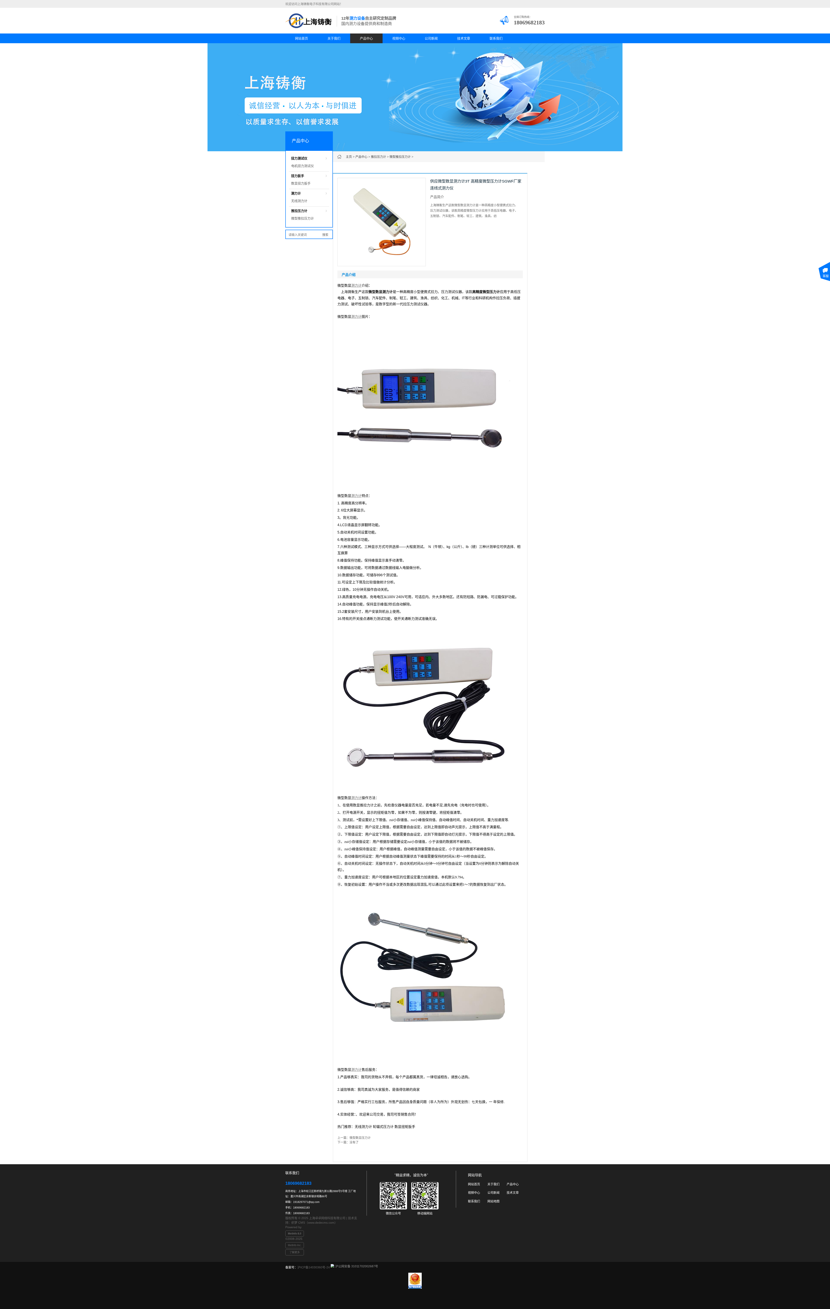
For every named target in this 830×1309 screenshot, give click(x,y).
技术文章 (463, 38)
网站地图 (493, 1201)
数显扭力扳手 (301, 183)
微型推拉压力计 (400, 156)
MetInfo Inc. (294, 1245)
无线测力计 (299, 201)
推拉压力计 (378, 156)
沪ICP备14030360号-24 (313, 1267)
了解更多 (294, 1252)
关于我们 (333, 38)
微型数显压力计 (360, 1137)
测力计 (296, 193)
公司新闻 (431, 38)
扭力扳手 (297, 176)
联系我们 (496, 38)
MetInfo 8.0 (294, 1233)
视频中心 (398, 38)
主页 (349, 156)
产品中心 (366, 38)
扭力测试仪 (299, 158)
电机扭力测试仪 (302, 166)
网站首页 (301, 38)
